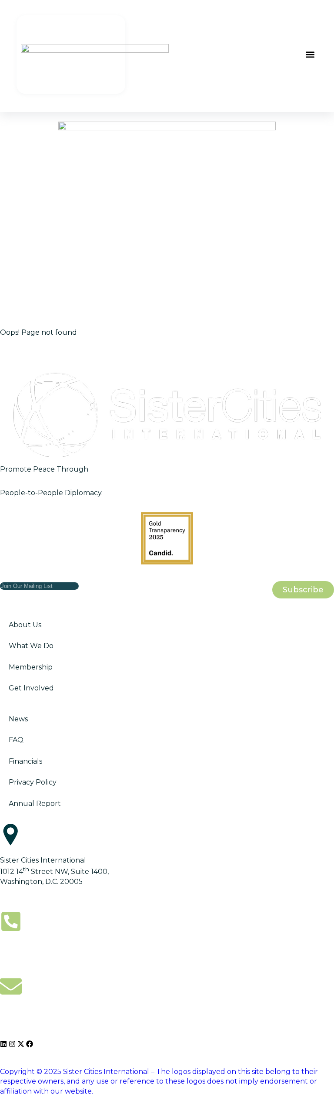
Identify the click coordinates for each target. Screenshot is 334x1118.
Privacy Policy (33, 782)
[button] (310, 54)
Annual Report (35, 803)
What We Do (31, 646)
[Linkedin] (3, 1043)
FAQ (16, 740)
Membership (31, 667)
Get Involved (31, 688)
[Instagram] (12, 1043)
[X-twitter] (20, 1043)
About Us (25, 625)
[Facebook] (29, 1043)
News (18, 719)
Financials (25, 761)
